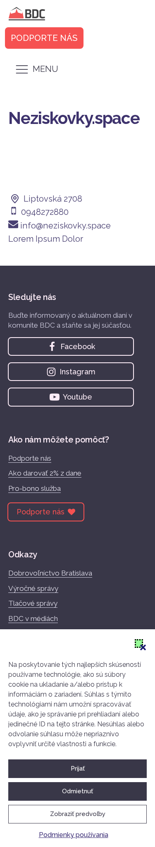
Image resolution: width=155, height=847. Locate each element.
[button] (139, 643)
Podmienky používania (73, 835)
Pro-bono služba (34, 488)
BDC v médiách (33, 618)
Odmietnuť (77, 791)
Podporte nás (29, 458)
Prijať (78, 768)
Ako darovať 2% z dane (44, 473)
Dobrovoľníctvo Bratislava (50, 573)
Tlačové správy (32, 603)
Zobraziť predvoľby (77, 814)
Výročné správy (33, 588)
